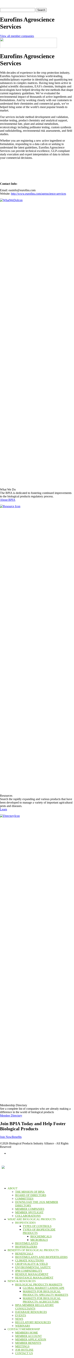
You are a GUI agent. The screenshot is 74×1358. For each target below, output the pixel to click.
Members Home (26, 1332)
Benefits (17, 1137)
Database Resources (31, 1312)
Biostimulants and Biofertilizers (41, 1257)
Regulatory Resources (33, 1322)
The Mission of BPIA (30, 1191)
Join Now (6, 1137)
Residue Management (31, 1274)
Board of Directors (30, 1195)
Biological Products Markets (38, 1284)
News (19, 1318)
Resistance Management (34, 1277)
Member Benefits (28, 1342)
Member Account (28, 1336)
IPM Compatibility (28, 1270)
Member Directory (11, 1115)
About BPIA (7, 499)
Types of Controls (37, 1226)
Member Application (30, 1339)
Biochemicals (41, 1236)
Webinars (22, 1325)
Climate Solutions (29, 1260)
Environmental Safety (33, 1267)
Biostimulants (26, 1243)
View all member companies (17, 36)
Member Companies (29, 1208)
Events (20, 1315)
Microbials (39, 1239)
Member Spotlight (29, 1212)
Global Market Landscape (43, 1287)
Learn (3, 809)
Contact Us (24, 1353)
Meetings (22, 1346)
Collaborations (28, 1215)
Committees (24, 1198)
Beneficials (24, 1253)
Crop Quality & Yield (31, 1263)
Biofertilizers (26, 1246)
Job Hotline (24, 1349)
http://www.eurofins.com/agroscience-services (38, 193)
